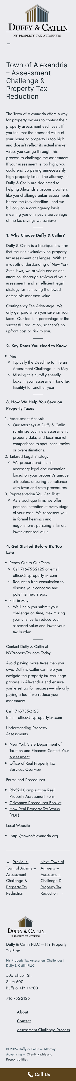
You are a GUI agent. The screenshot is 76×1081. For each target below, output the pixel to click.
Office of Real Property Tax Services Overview (32, 766)
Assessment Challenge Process (43, 1030)
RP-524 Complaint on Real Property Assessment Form (32, 793)
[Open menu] (8, 44)
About (22, 1012)
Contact (24, 1021)
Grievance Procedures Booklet (35, 803)
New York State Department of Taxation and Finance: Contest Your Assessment (39, 750)
